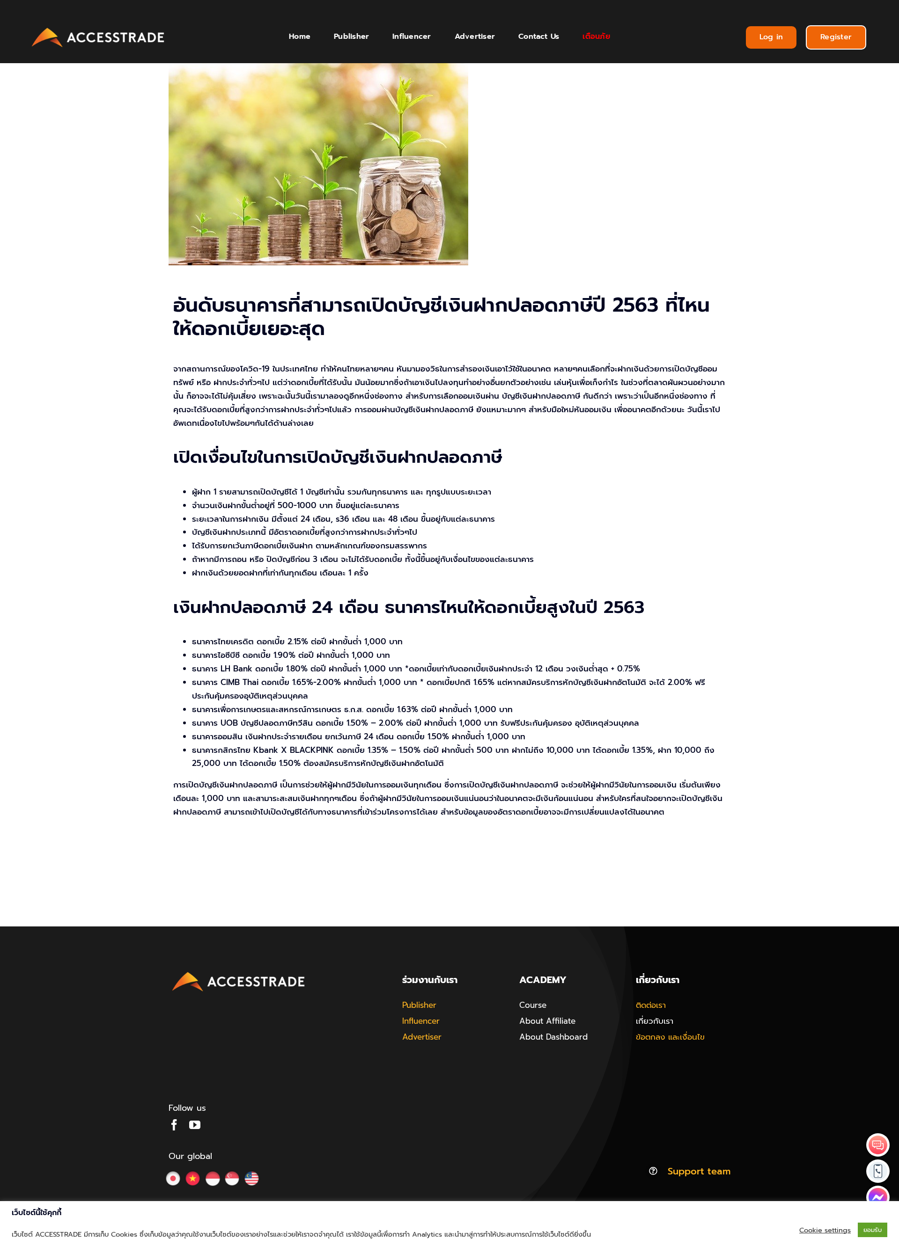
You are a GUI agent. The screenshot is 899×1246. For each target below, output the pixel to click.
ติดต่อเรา (651, 1005)
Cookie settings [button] (825, 1230)
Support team (699, 1171)
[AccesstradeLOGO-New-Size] (98, 28)
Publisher (419, 1005)
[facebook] (174, 1124)
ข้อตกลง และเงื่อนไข (670, 1037)
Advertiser (422, 1037)
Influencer (421, 1021)
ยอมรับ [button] (872, 1229)
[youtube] (194, 1124)
